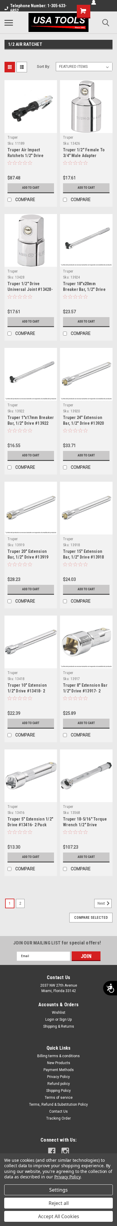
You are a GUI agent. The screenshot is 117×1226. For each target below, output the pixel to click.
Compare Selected (91, 918)
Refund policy (58, 1084)
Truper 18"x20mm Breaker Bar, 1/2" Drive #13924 (84, 289)
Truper (13, 137)
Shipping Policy (58, 1091)
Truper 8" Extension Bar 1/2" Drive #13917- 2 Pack (85, 691)
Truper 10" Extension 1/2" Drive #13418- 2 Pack (27, 691)
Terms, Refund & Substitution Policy (58, 1104)
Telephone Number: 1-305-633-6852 (38, 8)
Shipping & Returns (58, 1026)
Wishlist (58, 1012)
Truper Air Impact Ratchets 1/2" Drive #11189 (26, 155)
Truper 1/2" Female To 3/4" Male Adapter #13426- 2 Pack (84, 155)
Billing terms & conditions (58, 1056)
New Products (58, 1063)
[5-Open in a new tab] (65, 1151)
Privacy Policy (58, 1077)
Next (102, 903)
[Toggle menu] (8, 22)
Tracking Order (58, 1118)
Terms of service (59, 1097)
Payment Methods (59, 1070)
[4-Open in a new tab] (52, 1151)
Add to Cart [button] (30, 187)
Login (49, 1019)
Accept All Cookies (58, 1216)
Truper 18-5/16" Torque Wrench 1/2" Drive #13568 (85, 825)
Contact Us (58, 1111)
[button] (16, 143)
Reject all (59, 1203)
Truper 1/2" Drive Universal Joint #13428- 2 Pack (30, 289)
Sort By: (43, 66)
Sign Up (65, 1019)
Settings (58, 1190)
